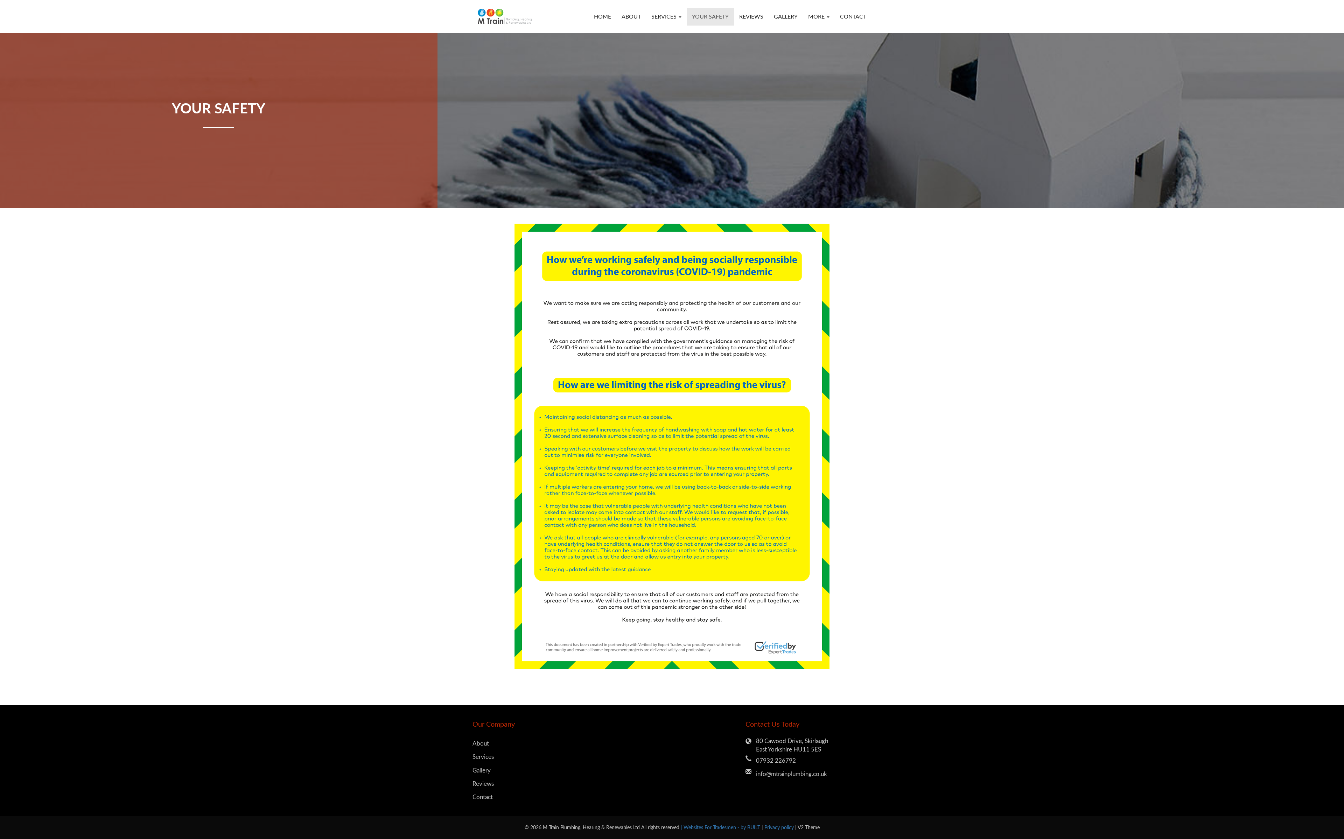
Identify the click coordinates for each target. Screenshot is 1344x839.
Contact (853, 17)
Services (483, 757)
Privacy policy (779, 827)
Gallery (786, 17)
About (631, 17)
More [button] (817, 17)
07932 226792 (776, 761)
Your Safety (710, 17)
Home (602, 17)
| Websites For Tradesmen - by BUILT (721, 827)
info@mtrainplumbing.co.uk (791, 774)
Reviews (751, 17)
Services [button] (664, 17)
